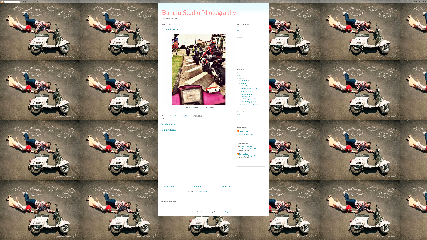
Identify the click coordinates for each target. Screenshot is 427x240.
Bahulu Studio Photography (199, 12)
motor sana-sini (171, 119)
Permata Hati (243, 154)
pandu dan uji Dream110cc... (249, 99)
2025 (241, 72)
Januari (243, 83)
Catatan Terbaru (168, 186)
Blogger (227, 212)
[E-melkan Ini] (193, 116)
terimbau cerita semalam (248, 91)
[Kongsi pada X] (197, 116)
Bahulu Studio (244, 131)
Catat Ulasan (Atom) (200, 191)
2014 (241, 78)
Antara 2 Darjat (245, 86)
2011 (241, 114)
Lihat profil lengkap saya (245, 134)
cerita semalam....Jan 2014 (249, 104)
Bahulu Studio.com (246, 146)
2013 (241, 109)
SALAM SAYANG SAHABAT (247, 148)
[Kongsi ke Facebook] (199, 116)
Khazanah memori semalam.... (246, 95)
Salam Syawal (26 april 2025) (248, 156)
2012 (241, 111)
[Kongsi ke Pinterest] (201, 116)
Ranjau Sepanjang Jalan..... (249, 102)
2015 (241, 75)
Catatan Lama (226, 186)
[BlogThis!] (195, 116)
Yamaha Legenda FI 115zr (248, 89)
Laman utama (198, 186)
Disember (244, 80)
